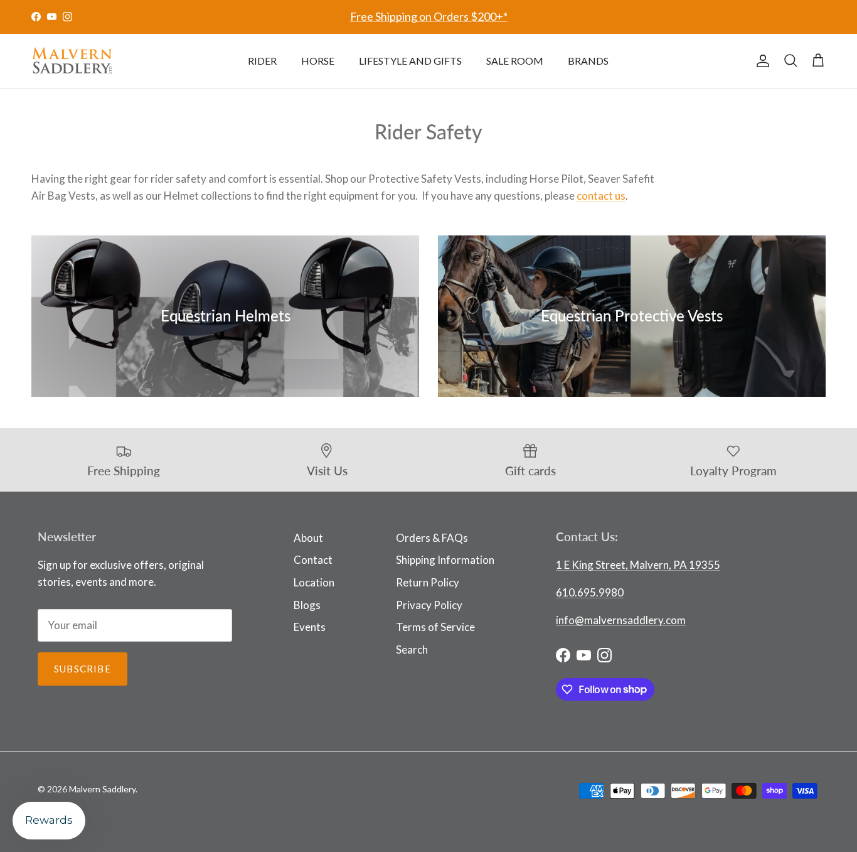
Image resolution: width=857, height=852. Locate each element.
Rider (262, 61)
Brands (588, 61)
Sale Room (514, 61)
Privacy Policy (429, 605)
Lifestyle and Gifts (410, 61)
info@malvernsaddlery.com (621, 620)
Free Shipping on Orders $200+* (429, 16)
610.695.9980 (590, 592)
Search (412, 649)
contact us (601, 195)
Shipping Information (445, 559)
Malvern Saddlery (102, 789)
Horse (317, 61)
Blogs (307, 605)
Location (314, 582)
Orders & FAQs (432, 537)
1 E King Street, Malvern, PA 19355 (638, 564)
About (308, 537)
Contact (313, 559)
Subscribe (82, 668)
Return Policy (427, 582)
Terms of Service (435, 627)
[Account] (760, 60)
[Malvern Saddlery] (72, 60)
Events (310, 627)
